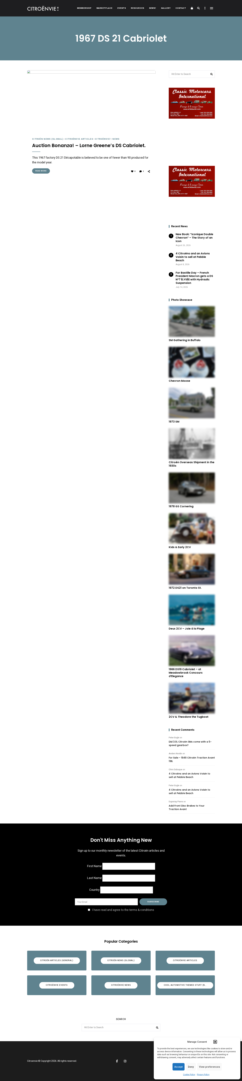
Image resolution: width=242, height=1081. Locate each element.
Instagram (125, 1061)
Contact (180, 8)
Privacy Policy (203, 1074)
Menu (211, 8)
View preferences (209, 1067)
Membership (84, 8)
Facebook (116, 1061)
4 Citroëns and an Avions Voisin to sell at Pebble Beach (189, 775)
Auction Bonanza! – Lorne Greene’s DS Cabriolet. (89, 146)
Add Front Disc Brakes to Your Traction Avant (186, 807)
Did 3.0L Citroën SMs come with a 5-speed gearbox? (190, 743)
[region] (192, 151)
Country (94, 890)
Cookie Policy (189, 1074)
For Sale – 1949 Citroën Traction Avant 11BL (192, 759)
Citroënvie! (103, 139)
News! (152, 8)
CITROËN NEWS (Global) (47, 139)
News (115, 139)
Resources (137, 8)
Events (121, 8)
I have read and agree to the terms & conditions (123, 910)
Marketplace (104, 8)
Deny (191, 1067)
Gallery (166, 8)
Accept (178, 1067)
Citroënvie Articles (79, 139)
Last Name (94, 878)
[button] (215, 1041)
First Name (94, 866)
